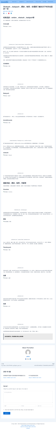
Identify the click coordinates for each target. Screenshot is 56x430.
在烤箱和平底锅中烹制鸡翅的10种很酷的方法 (14, 375)
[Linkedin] (11, 13)
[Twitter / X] (28, 359)
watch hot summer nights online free (28, 426)
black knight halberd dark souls (28, 425)
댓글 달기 (5, 377)
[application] (17, 1)
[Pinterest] (8, 13)
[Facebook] (3, 13)
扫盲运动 (8, 377)
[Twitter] (6, 13)
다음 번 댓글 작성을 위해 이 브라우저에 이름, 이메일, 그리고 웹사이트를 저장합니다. (19, 409)
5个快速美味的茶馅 (33, 375)
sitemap (28, 428)
